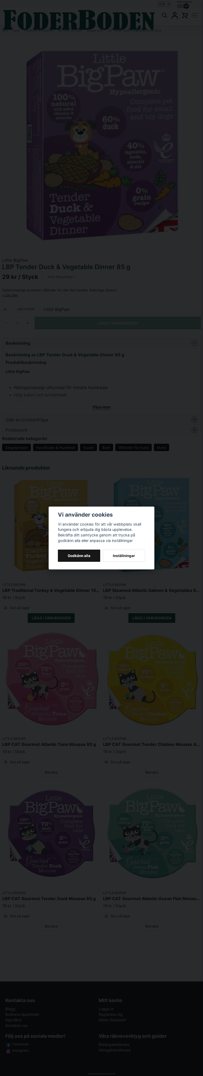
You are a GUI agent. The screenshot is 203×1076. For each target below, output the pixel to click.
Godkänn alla (79, 556)
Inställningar (124, 556)
